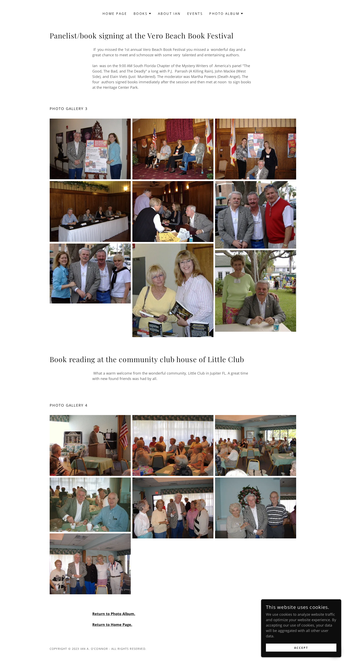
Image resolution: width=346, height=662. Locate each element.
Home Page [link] (115, 13)
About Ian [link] (169, 13)
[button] (143, 13)
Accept (301, 648)
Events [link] (195, 13)
